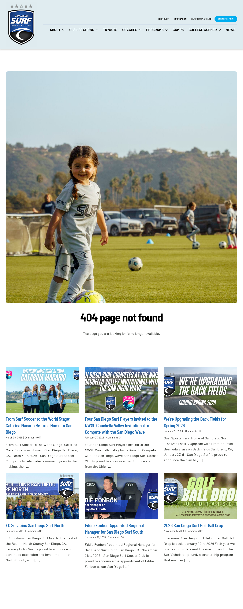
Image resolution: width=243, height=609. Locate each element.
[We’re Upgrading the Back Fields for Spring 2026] (200, 390)
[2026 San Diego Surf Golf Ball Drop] (200, 496)
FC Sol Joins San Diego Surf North (35, 525)
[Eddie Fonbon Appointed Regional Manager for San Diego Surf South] (121, 496)
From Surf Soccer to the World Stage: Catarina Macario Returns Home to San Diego (39, 425)
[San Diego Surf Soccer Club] (21, 4)
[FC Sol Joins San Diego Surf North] (42, 496)
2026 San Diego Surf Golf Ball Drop (193, 525)
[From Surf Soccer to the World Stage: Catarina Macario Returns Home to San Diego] (42, 390)
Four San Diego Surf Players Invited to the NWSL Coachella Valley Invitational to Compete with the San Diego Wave (121, 425)
